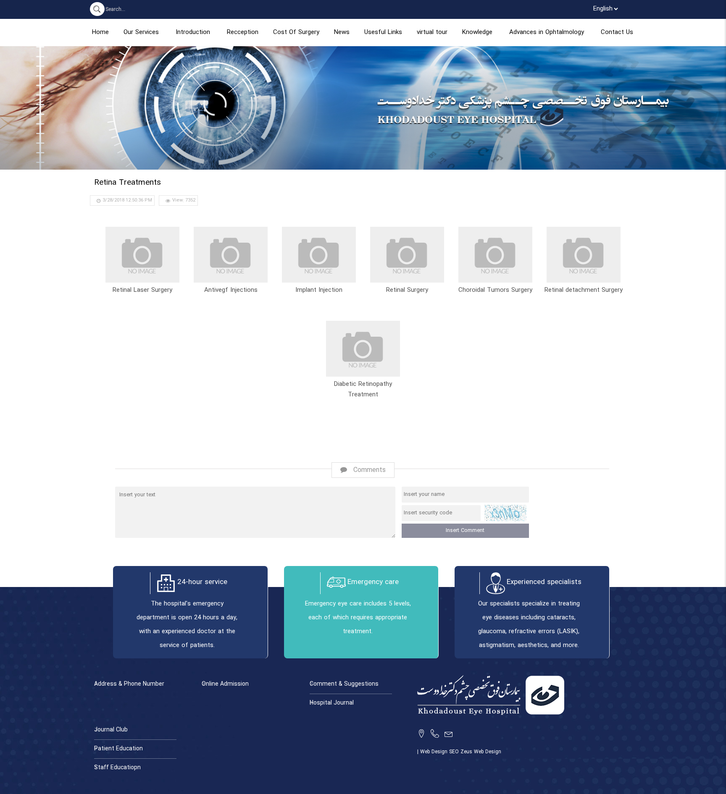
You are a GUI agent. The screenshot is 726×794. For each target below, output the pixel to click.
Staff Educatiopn (117, 768)
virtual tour (432, 32)
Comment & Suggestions (344, 684)
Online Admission (225, 684)
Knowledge (477, 32)
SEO (454, 752)
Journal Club (111, 730)
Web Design (434, 752)
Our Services (141, 32)
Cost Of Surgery (296, 32)
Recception (242, 32)
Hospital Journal (332, 703)
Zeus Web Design (480, 752)
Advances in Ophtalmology (546, 32)
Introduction (193, 32)
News (342, 32)
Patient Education (118, 749)
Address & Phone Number (129, 684)
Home (100, 32)
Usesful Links (383, 32)
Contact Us (617, 32)
